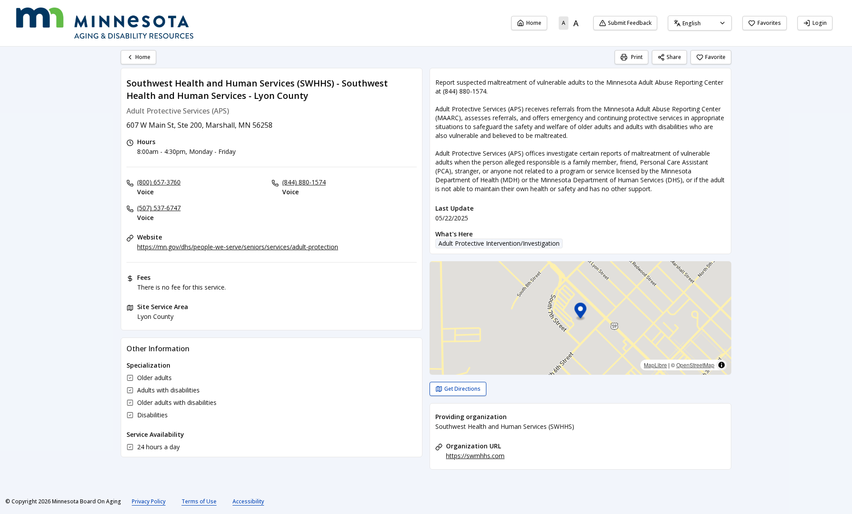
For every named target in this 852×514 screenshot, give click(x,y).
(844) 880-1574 (304, 182)
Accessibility (248, 501)
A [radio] (563, 23)
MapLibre (655, 365)
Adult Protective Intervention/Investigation (499, 243)
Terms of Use (199, 501)
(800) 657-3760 (159, 182)
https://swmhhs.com (475, 455)
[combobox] (700, 23)
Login (820, 23)
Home (533, 23)
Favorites (769, 23)
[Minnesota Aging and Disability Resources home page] (104, 23)
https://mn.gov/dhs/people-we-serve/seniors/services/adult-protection (237, 247)
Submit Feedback (629, 23)
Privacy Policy (149, 501)
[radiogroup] (570, 23)
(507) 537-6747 (159, 208)
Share (674, 57)
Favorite (715, 57)
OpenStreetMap (695, 365)
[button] (581, 312)
